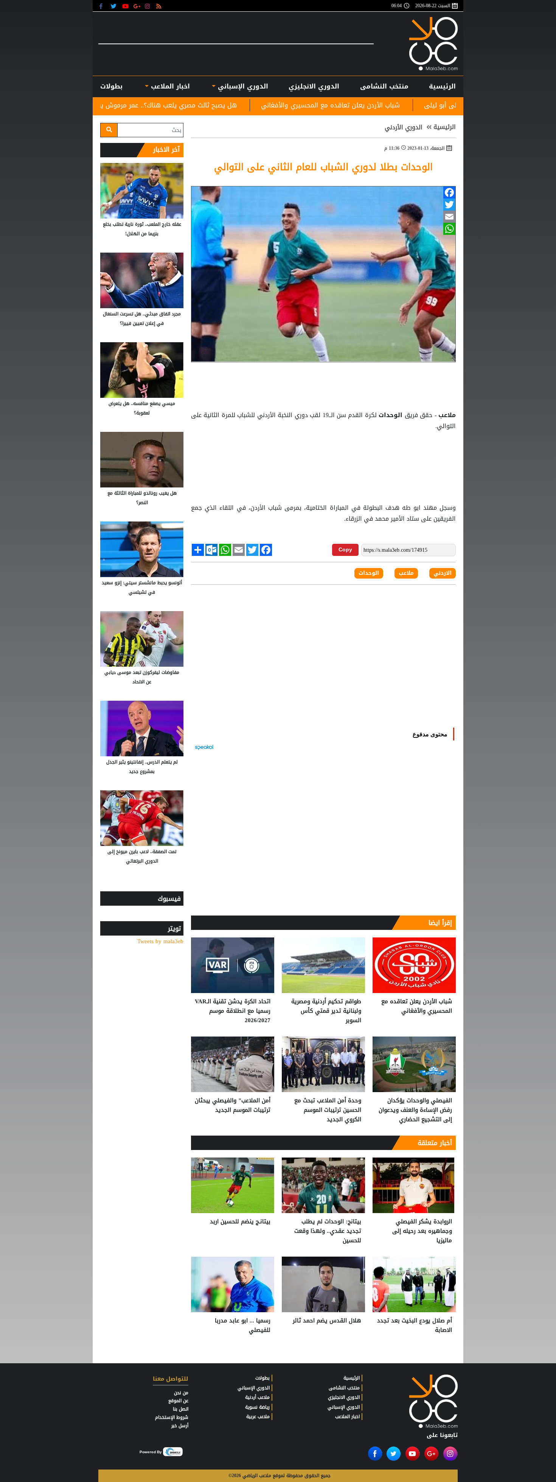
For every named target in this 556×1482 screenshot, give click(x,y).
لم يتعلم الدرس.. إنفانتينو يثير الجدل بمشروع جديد (142, 767)
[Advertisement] (323, 451)
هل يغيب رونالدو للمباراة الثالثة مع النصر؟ (142, 498)
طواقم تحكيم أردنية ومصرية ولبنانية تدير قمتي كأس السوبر (326, 1011)
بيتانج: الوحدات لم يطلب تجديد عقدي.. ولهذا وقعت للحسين (327, 1231)
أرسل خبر (179, 1425)
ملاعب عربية (258, 1416)
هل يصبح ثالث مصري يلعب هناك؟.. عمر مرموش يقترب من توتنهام (228, 105)
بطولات (262, 1378)
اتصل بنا (180, 1409)
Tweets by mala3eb (160, 941)
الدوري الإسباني (242, 86)
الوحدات (391, 415)
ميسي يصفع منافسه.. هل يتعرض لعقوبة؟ (142, 408)
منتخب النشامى (384, 86)
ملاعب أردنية (257, 1397)
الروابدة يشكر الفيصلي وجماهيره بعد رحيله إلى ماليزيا (422, 1231)
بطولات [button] (111, 86)
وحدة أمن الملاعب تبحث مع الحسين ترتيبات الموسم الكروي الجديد (327, 1110)
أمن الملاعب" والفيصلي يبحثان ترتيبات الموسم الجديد (232, 1105)
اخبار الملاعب (347, 1416)
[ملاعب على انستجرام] (148, 6)
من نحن (181, 1392)
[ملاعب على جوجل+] (137, 6)
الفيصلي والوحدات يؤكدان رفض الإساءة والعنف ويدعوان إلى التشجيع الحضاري (415, 1110)
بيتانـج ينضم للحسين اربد (240, 1222)
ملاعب (446, 415)
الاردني (442, 573)
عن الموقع (178, 1400)
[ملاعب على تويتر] (114, 6)
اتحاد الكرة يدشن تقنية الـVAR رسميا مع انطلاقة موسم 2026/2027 (232, 1011)
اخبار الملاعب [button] (169, 86)
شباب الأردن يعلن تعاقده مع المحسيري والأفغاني (414, 105)
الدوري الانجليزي (314, 86)
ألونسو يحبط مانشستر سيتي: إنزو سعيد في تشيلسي (142, 587)
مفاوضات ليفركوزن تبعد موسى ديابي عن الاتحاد (141, 677)
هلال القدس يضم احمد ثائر (327, 1321)
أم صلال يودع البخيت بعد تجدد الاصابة (414, 1325)
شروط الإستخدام (171, 1417)
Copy (345, 549)
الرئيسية (442, 86)
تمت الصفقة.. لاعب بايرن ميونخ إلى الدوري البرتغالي (141, 856)
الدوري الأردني (403, 127)
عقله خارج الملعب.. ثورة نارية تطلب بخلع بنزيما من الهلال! (142, 229)
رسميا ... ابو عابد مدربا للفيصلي (242, 1325)
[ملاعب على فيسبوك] (103, 6)
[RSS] (160, 6)
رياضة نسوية (257, 1407)
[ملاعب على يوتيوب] (125, 6)
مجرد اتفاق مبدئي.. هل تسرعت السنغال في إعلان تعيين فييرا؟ (142, 318)
